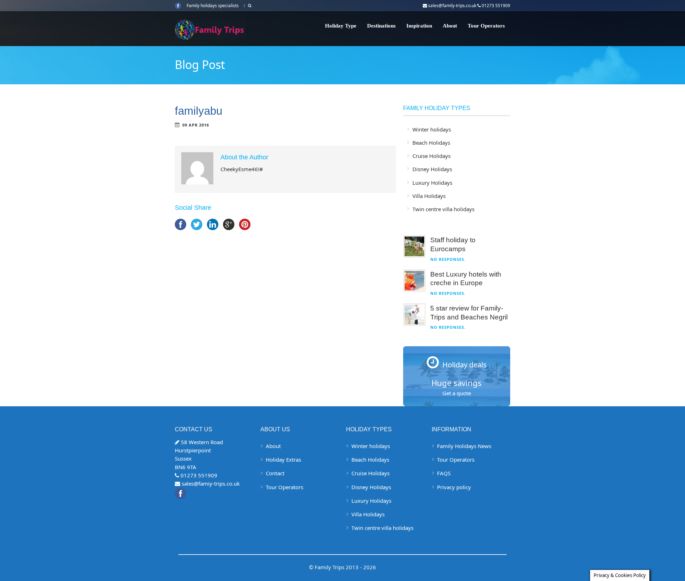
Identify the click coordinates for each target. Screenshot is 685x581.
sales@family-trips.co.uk (452, 6)
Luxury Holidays (432, 182)
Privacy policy (454, 487)
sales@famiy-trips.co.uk (211, 483)
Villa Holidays (429, 195)
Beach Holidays (431, 142)
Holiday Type (340, 26)
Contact (275, 473)
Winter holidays (431, 129)
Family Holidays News (464, 446)
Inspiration (419, 26)
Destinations (381, 26)
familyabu (198, 111)
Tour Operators (486, 26)
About (450, 26)
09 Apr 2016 (195, 125)
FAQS (444, 473)
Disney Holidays (432, 169)
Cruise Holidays (431, 155)
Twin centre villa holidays (443, 209)
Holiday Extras (283, 459)
